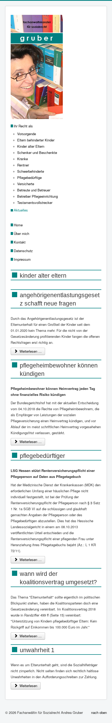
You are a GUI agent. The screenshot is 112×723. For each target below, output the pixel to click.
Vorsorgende (26, 133)
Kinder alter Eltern (30, 146)
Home (18, 224)
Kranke (22, 158)
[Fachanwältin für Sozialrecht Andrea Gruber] (56, 9)
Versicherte (25, 183)
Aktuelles (21, 210)
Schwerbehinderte (30, 171)
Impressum (22, 259)
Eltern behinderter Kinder (35, 140)
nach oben (99, 712)
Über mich (21, 233)
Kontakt (20, 242)
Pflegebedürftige (29, 177)
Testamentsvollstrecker (34, 202)
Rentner (23, 165)
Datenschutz (23, 250)
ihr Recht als (23, 125)
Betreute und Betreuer (33, 190)
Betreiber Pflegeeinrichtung (37, 196)
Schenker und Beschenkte (37, 152)
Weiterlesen (27, 685)
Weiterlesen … (30, 351)
